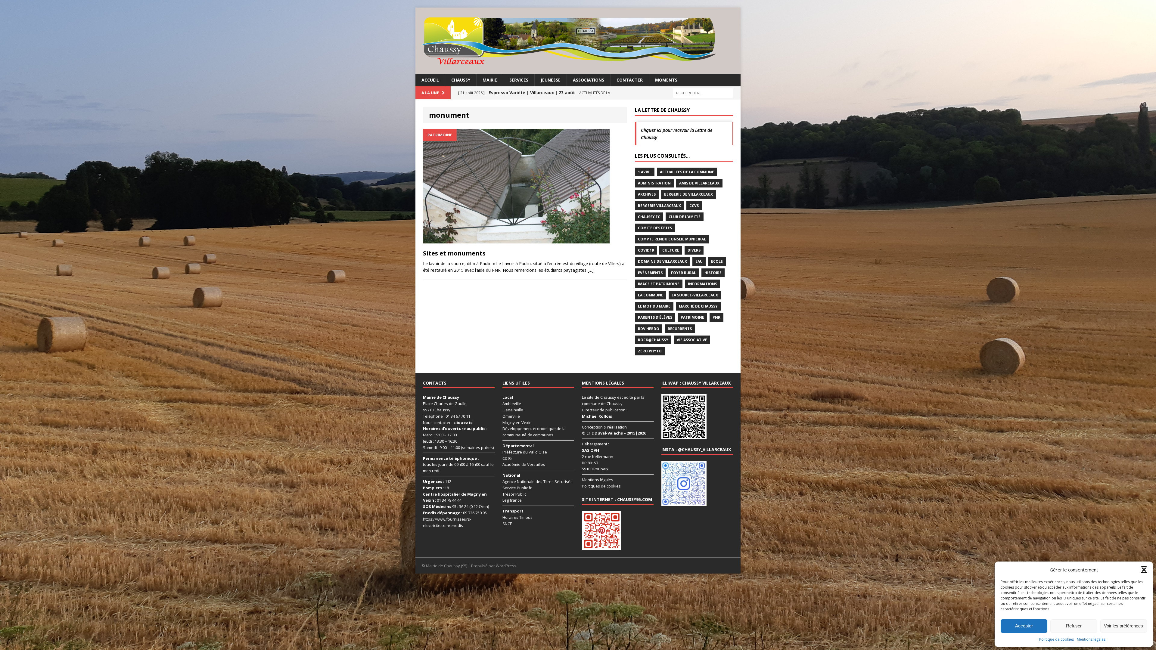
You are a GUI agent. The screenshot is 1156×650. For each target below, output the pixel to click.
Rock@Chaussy (653, 339)
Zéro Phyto (650, 351)
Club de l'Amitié (685, 216)
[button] (1144, 570)
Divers (694, 250)
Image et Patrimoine (658, 283)
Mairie (490, 80)
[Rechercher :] (703, 92)
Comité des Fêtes (655, 228)
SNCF (507, 523)
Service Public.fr (517, 488)
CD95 (507, 458)
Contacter (630, 80)
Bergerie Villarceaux (659, 205)
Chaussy (460, 80)
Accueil (430, 80)
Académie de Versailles (523, 464)
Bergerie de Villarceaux (688, 194)
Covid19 (646, 250)
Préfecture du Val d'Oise (524, 452)
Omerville (511, 416)
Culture (670, 250)
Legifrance (512, 500)
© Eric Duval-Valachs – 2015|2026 (614, 433)
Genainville (512, 410)
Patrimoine (692, 317)
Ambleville (511, 403)
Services (518, 80)
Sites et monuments (454, 253)
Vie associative (692, 339)
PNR (716, 317)
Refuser (1074, 625)
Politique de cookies (1056, 639)
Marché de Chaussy (698, 306)
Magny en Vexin (517, 422)
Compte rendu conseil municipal (672, 239)
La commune (650, 295)
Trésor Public (514, 494)
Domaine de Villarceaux (662, 261)
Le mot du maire (654, 306)
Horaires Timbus (517, 517)
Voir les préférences (1123, 625)
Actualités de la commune (687, 172)
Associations (588, 80)
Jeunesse (551, 80)
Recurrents (680, 328)
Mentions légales (1091, 639)
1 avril (644, 172)
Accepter (1024, 625)
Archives (647, 194)
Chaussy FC (649, 216)
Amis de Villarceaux (699, 183)
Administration (654, 183)
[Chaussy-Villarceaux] (578, 41)
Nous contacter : (448, 422)
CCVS (694, 205)
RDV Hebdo (648, 328)
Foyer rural (683, 272)
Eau (699, 261)
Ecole (717, 261)
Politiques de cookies (601, 486)
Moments (666, 80)
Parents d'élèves (655, 317)
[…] (591, 270)
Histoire (713, 272)
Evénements (650, 272)
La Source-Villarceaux (695, 295)
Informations (702, 283)
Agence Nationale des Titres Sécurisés (537, 481)
